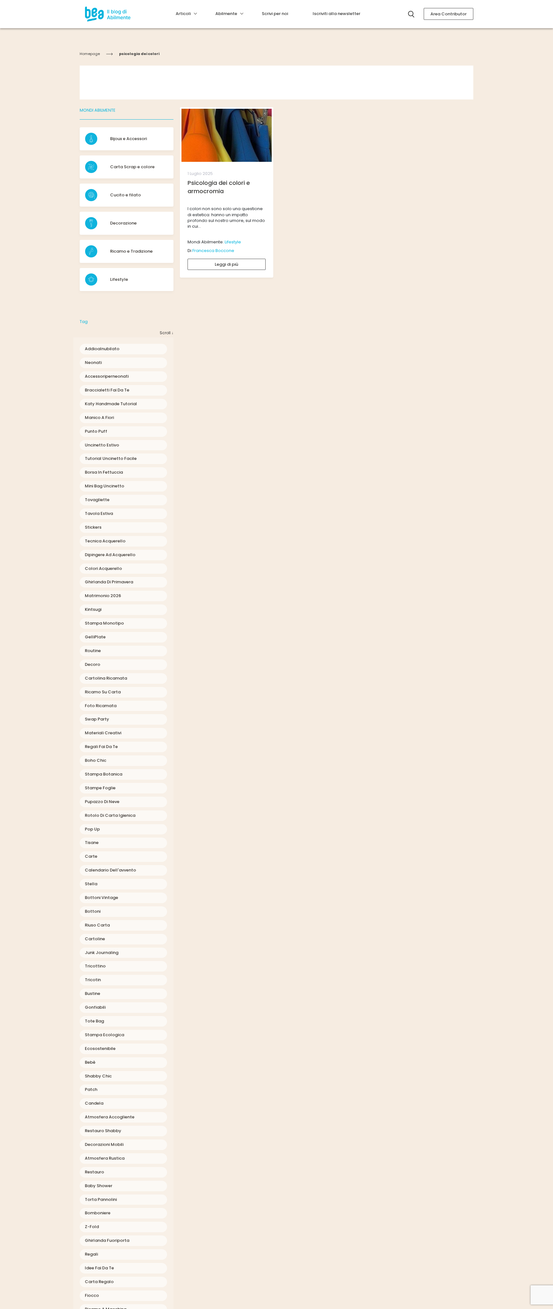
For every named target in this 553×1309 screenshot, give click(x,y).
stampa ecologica (104, 1035)
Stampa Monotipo (104, 623)
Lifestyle (233, 242)
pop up (92, 829)
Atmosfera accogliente (109, 1117)
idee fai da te (99, 1268)
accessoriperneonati (107, 376)
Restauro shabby (103, 1131)
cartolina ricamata (106, 678)
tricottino (95, 966)
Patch (91, 1089)
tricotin (93, 980)
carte (91, 856)
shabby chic (98, 1076)
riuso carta (97, 925)
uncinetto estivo (102, 445)
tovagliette (97, 500)
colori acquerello (103, 568)
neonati (93, 362)
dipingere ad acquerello (110, 555)
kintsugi (93, 609)
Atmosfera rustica (104, 1158)
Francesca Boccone (213, 251)
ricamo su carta (103, 692)
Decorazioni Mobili (104, 1144)
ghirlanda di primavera (109, 582)
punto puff (96, 431)
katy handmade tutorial (111, 404)
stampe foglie (100, 788)
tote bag (94, 1021)
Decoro (92, 664)
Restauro (94, 1172)
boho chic (95, 760)
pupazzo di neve (102, 802)
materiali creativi (103, 733)
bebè (90, 1062)
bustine (92, 993)
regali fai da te (101, 747)
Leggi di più (226, 264)
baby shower (98, 1186)
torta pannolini (101, 1199)
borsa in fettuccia (104, 472)
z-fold (92, 1227)
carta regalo (99, 1282)
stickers (93, 527)
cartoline (95, 939)
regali (91, 1254)
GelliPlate (95, 637)
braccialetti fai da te (107, 390)
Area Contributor (448, 14)
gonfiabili (95, 1007)
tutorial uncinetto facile (111, 458)
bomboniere (97, 1213)
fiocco (92, 1295)
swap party (97, 719)
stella (91, 884)
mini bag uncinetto (104, 486)
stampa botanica (103, 774)
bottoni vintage (101, 898)
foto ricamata (100, 706)
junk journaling (101, 953)
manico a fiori (99, 417)
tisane (92, 843)
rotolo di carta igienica (110, 815)
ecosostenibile (100, 1048)
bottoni (92, 911)
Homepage (90, 53)
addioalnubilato (102, 349)
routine (93, 651)
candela (94, 1103)
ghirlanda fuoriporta (107, 1240)
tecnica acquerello (105, 541)
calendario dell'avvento (110, 870)
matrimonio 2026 (103, 596)
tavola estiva (99, 513)
